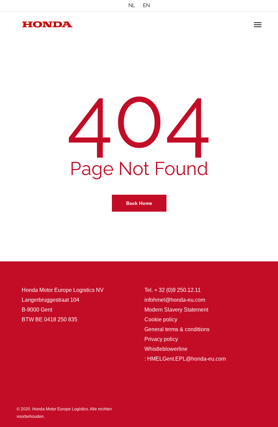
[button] (257, 24)
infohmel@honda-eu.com (174, 300)
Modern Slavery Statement (176, 310)
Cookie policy (160, 319)
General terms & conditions (177, 329)
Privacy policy (161, 339)
